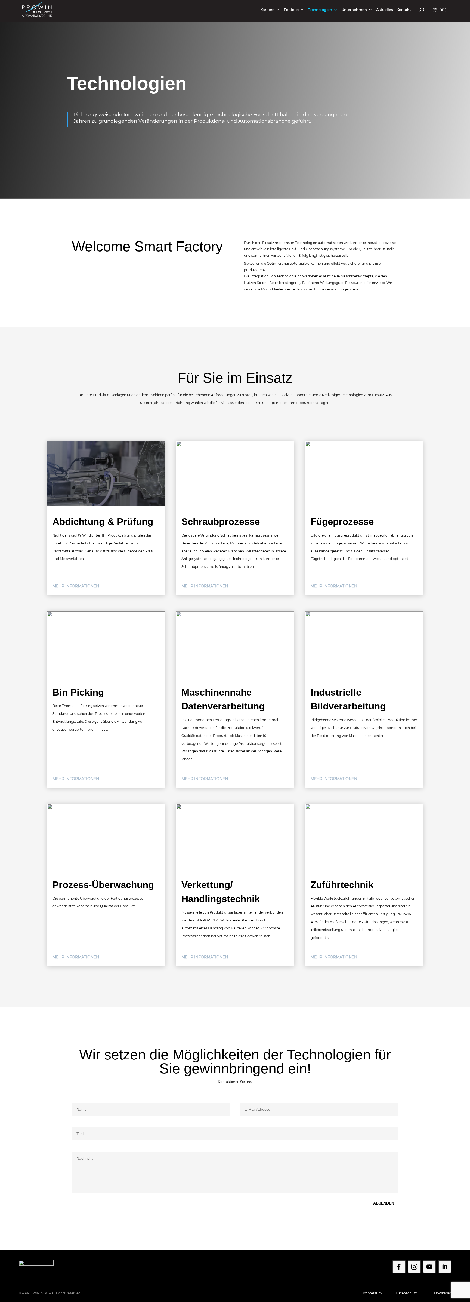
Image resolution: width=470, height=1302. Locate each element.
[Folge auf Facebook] (399, 1266)
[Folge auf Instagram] (414, 1266)
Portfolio (291, 10)
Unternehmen (354, 10)
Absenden (383, 1203)
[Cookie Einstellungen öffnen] (11, 1295)
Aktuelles (384, 10)
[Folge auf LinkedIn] (444, 1266)
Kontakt (404, 10)
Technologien (320, 10)
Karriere (267, 10)
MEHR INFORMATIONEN (75, 586)
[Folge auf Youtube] (429, 1266)
